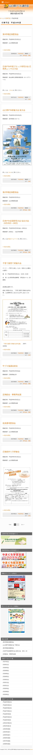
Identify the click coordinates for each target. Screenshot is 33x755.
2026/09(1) (6, 667)
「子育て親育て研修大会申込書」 (12, 343)
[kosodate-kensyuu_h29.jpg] (17, 340)
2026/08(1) (6, 670)
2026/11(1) (6, 664)
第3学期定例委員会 (11, 34)
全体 (29, 99)
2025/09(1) (6, 688)
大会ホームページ (13, 239)
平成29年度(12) (7, 717)
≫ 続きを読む (7, 50)
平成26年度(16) (7, 708)
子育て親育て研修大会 (12, 263)
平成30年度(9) (7, 720)
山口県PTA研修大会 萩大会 (14, 110)
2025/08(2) (6, 691)
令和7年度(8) (6, 741)
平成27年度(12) (7, 711)
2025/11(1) (6, 685)
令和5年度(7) (6, 735)
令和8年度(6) (6, 744)
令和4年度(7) (6, 732)
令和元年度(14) (7, 723)
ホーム (2, 18)
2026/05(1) (6, 676)
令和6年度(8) (6, 738)
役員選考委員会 (9, 423)
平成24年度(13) (7, 702)
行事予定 (7, 18)
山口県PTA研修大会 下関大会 (11, 645)
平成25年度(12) (7, 705)
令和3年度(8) (6, 729)
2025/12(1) (6, 682)
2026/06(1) (6, 673)
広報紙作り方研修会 (11, 452)
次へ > (22, 524)
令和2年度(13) (7, 726)
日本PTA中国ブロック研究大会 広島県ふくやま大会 (17, 67)
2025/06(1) (6, 694)
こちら (11, 90)
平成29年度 (20, 53)
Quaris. (31, 749)
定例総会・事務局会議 (12, 394)
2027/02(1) (6, 661)
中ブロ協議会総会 (10, 366)
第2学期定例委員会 (11, 192)
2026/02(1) (6, 679)
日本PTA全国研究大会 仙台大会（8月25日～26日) (16, 222)
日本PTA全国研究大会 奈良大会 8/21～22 (15, 651)
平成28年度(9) (7, 714)
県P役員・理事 (26, 55)
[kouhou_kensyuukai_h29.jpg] (17, 506)
